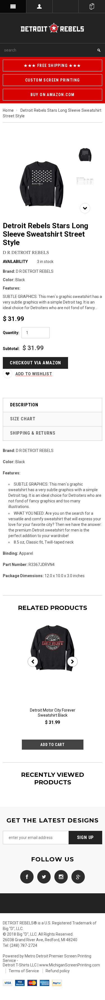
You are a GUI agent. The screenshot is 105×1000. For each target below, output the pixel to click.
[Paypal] (57, 982)
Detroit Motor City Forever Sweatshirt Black (52, 712)
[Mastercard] (32, 982)
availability (15, 261)
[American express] (44, 982)
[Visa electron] (20, 982)
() (92, 6)
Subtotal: (11, 348)
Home (8, 110)
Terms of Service (24, 971)
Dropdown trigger (39, 6)
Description (24, 404)
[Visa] (7, 982)
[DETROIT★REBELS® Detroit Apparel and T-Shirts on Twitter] (42, 876)
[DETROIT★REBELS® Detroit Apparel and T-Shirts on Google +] (77, 876)
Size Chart (23, 418)
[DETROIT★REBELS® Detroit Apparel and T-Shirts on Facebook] (27, 876)
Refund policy (58, 971)
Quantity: (11, 332)
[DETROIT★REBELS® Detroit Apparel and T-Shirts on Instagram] (60, 876)
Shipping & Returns (32, 433)
